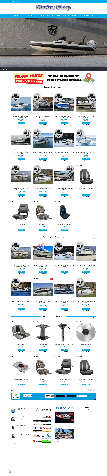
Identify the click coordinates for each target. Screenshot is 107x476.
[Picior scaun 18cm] (43, 332)
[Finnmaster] (49, 396)
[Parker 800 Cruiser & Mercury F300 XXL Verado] (64, 140)
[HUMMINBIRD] (37, 431)
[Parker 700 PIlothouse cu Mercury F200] (86, 253)
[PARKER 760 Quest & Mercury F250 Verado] (43, 176)
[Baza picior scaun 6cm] (86, 332)
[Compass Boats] (60, 396)
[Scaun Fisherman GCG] (21, 332)
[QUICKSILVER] (46, 425)
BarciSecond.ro (87, 411)
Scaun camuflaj (42, 224)
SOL (32, 458)
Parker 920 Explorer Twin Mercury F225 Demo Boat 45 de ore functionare (23, 416)
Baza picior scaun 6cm (86, 344)
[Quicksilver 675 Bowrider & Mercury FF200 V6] (21, 140)
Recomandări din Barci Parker (53, 237)
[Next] (104, 44)
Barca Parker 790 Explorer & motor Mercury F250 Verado (21, 189)
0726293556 (62, 458)
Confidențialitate (34, 452)
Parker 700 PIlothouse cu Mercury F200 (86, 265)
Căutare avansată (28, 6)
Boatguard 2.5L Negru (21, 408)
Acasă (10, 452)
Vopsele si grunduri (70, 15)
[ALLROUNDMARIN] (37, 441)
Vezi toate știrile (58, 443)
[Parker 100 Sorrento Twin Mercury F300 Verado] (64, 289)
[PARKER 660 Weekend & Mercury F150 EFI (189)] (86, 140)
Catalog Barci (18, 15)
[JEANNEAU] (82, 396)
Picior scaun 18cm (43, 344)
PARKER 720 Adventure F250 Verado (21, 301)
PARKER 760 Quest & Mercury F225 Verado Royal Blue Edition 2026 (64, 117)
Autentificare (11, 458)
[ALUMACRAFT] (37, 436)
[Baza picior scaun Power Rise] (21, 367)
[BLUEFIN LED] (46, 436)
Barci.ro (87, 407)
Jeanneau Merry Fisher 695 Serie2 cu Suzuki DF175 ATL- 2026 (21, 117)
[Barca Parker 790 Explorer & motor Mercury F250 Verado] (21, 176)
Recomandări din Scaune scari (53, 316)
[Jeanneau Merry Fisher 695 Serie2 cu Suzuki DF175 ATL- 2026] (21, 104)
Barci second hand (54, 15)
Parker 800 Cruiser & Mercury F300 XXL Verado (64, 153)
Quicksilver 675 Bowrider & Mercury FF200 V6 (21, 153)
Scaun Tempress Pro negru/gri (86, 188)
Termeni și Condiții (24, 460)
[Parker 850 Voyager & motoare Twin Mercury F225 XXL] (43, 253)
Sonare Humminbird (87, 15)
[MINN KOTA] (46, 431)
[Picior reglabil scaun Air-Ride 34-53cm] (64, 332)
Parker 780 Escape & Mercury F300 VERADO (64, 189)
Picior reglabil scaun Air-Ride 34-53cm (64, 344)
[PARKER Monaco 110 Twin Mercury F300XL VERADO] (43, 289)
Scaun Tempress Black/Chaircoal (64, 224)
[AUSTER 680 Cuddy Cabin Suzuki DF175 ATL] (86, 104)
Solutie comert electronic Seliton (53, 474)
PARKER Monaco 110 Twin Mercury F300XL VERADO (43, 302)
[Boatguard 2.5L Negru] (13, 410)
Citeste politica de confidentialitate (42, 471)
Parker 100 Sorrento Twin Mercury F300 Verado (64, 302)
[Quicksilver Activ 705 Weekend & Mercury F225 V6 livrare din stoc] (43, 104)
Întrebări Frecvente (24, 452)
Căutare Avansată (12, 460)
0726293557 (62, 455)
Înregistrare (11, 455)
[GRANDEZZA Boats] (71, 396)
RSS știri (57, 441)
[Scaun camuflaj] (43, 212)
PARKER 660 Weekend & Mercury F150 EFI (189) (85, 153)
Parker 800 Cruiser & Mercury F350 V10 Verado (42, 153)
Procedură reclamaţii (24, 455)
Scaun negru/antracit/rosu (21, 224)
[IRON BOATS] (27, 396)
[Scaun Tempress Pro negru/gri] (86, 176)
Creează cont (19, 1)
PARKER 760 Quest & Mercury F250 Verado (43, 189)
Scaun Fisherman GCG (21, 344)
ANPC (32, 455)
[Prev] (2, 44)
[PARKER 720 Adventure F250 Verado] (21, 289)
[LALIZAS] (46, 428)
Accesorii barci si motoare (35, 15)
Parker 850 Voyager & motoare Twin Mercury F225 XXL (42, 266)
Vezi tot (94, 238)
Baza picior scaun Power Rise (21, 379)
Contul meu (14, 1)
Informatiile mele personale (92, 471)
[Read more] (64, 418)
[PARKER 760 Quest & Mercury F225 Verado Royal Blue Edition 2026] (64, 104)
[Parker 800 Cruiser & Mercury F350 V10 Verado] (43, 140)
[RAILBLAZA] (46, 441)
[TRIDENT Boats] (37, 428)
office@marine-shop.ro (64, 452)
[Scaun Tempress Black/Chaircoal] (64, 212)
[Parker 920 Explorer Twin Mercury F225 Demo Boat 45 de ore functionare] (13, 418)
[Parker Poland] (16, 396)
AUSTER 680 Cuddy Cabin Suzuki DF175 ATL (85, 117)
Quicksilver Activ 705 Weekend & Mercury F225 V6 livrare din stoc (43, 117)
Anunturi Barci (87, 409)
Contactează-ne (23, 458)
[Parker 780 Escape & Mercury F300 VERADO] (64, 176)
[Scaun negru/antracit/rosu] (21, 212)
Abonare (13, 443)
